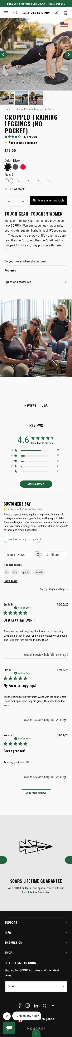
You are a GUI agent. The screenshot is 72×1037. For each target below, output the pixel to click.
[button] (6, 12)
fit (6, 572)
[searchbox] (19, 554)
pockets (39, 572)
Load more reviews (36, 792)
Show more (10, 581)
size (15, 572)
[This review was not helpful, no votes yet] (64, 654)
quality (26, 572)
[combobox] (54, 589)
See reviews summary (23, 142)
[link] (56, 12)
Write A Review (36, 484)
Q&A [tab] (44, 405)
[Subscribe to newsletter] (63, 986)
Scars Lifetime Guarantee (36, 892)
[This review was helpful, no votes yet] (57, 654)
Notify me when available (49, 200)
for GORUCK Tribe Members (36, 3)
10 (48, 181)
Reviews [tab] (30, 405)
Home (7, 109)
